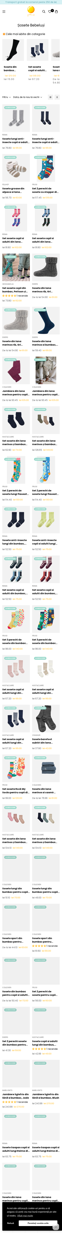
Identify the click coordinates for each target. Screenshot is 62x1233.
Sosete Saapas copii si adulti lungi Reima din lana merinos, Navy (45, 1149)
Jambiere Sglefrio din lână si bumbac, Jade (15, 1096)
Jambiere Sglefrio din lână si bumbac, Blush (45, 1096)
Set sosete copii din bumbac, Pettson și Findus (14, 289)
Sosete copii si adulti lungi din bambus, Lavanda (45, 1043)
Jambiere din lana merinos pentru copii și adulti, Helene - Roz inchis (15, 392)
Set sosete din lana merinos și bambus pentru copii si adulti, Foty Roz (15, 840)
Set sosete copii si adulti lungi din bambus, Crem (43, 691)
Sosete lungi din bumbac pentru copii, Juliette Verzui (45, 890)
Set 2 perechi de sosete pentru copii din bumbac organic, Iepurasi (45, 993)
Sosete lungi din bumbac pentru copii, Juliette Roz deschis (15, 890)
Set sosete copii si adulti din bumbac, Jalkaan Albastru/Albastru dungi (14, 591)
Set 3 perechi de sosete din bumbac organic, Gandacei (44, 641)
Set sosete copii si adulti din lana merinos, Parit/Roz (13, 240)
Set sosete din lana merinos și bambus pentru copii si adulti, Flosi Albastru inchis (15, 442)
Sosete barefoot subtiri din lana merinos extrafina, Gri (45, 741)
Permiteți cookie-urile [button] (38, 1223)
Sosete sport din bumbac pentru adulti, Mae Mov (12, 940)
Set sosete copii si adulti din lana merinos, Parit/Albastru (43, 240)
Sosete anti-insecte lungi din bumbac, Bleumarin (14, 542)
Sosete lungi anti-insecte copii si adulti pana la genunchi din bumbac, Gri (15, 140)
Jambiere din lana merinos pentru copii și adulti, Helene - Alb (45, 392)
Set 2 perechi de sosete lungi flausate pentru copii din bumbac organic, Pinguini (45, 492)
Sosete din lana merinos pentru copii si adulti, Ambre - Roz (45, 1199)
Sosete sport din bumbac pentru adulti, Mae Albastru (45, 940)
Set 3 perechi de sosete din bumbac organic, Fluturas (14, 641)
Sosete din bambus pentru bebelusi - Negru (10, 73)
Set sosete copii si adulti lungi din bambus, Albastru (36, 73)
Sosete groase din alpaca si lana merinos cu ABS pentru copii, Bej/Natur (16, 190)
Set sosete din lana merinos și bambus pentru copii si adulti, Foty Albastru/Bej (45, 442)
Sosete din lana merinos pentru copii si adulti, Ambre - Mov (15, 1199)
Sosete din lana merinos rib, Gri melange (41, 289)
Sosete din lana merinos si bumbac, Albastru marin (44, 343)
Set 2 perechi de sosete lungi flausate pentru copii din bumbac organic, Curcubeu (15, 492)
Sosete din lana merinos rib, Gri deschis (11, 343)
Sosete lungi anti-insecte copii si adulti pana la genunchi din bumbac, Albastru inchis (45, 140)
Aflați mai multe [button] (25, 1215)
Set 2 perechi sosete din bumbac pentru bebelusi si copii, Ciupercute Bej (14, 1043)
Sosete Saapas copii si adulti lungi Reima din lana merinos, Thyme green (16, 1149)
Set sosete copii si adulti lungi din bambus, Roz (13, 691)
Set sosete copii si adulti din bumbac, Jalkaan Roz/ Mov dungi (44, 591)
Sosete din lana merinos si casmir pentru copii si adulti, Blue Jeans (45, 790)
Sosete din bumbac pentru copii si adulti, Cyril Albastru (15, 993)
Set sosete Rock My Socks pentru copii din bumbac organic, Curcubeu (15, 790)
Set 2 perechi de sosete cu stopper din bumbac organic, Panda (45, 190)
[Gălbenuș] (31, 11)
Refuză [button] (10, 1223)
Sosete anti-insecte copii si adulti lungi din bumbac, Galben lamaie (44, 542)
